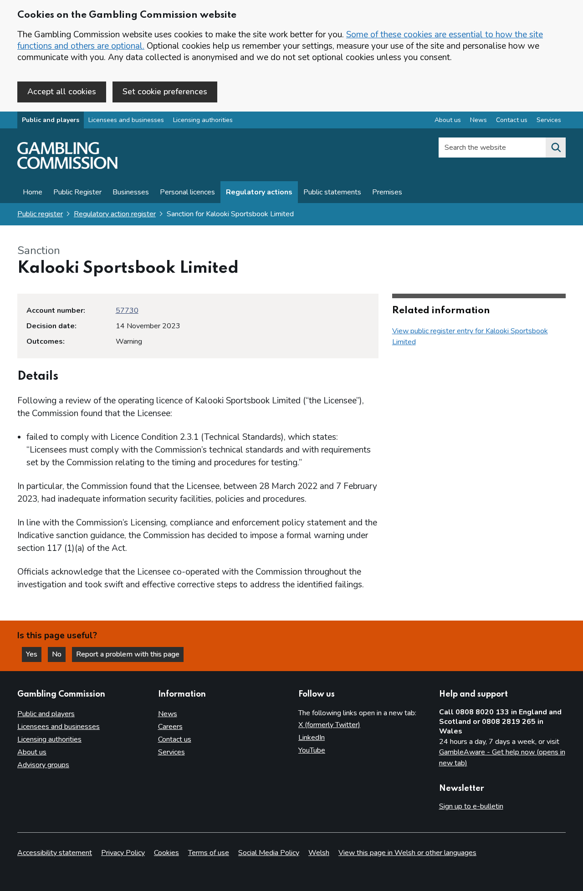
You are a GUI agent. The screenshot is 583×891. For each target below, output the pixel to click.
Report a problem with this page (127, 654)
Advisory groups (43, 765)
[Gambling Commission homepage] (67, 167)
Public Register (77, 192)
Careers (170, 727)
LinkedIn (311, 738)
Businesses (131, 192)
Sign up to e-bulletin (471, 806)
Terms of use (208, 853)
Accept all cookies (61, 91)
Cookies (166, 853)
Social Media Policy (268, 853)
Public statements (332, 192)
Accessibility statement (54, 853)
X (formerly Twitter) (329, 725)
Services (549, 120)
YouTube (311, 750)
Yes (33, 654)
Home (32, 192)
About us (448, 120)
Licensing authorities (203, 120)
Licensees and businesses (126, 120)
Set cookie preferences (165, 91)
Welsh (318, 853)
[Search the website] (556, 147)
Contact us (511, 120)
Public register (40, 214)
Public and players (50, 120)
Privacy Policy (123, 853)
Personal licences (187, 192)
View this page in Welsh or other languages (407, 853)
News (478, 120)
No (59, 654)
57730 (127, 310)
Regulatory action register (115, 214)
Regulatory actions (259, 192)
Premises (387, 192)
